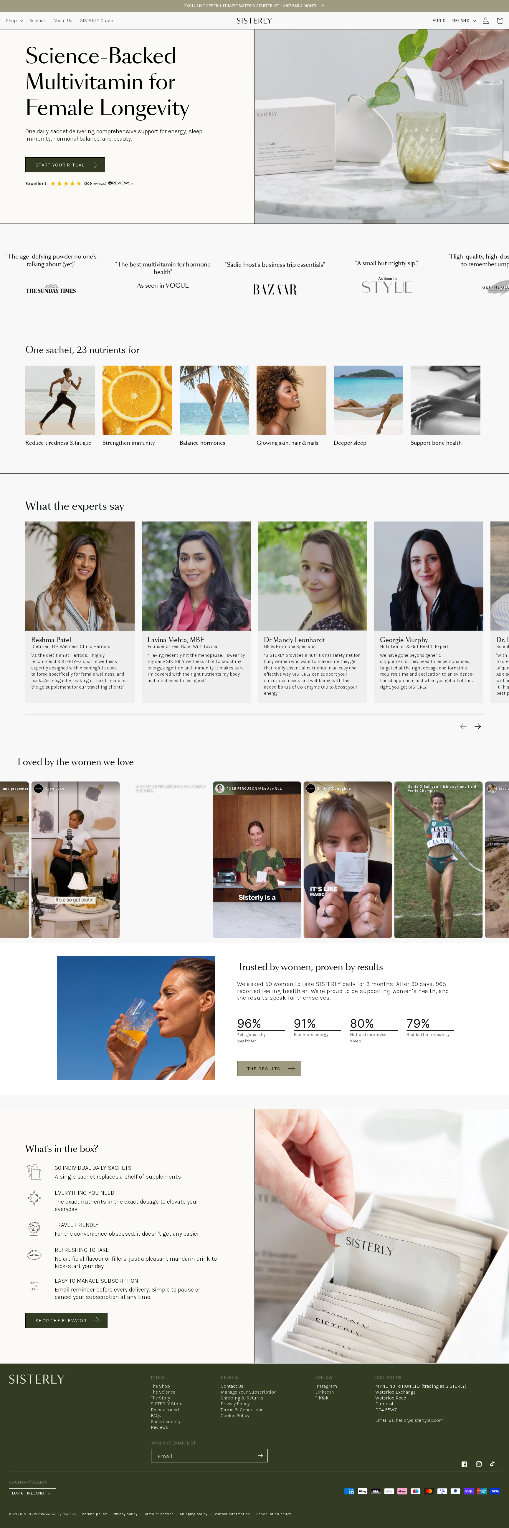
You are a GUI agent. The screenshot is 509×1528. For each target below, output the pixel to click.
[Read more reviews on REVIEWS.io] (120, 183)
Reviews (159, 1427)
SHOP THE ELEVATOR (61, 1320)
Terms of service (158, 1514)
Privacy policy (125, 1514)
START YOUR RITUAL (59, 165)
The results (263, 1069)
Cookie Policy (235, 1415)
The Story (160, 1398)
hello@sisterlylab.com (419, 1420)
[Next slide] (478, 726)
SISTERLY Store (166, 1404)
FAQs (156, 1415)
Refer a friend (165, 1409)
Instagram (326, 1386)
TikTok (321, 1398)
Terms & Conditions (242, 1409)
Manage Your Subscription (249, 1392)
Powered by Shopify (58, 1514)
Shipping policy (194, 1514)
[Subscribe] (260, 1455)
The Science (163, 1392)
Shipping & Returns (242, 1398)
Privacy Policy (235, 1404)
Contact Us (232, 1386)
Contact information (232, 1514)
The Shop (160, 1386)
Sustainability (165, 1421)
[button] (14, 21)
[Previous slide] (463, 726)
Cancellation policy (273, 1514)
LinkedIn (324, 1392)
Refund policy (94, 1514)
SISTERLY (32, 1514)
